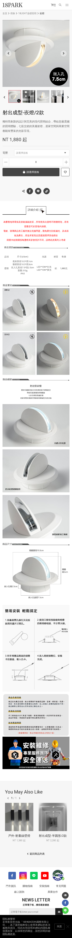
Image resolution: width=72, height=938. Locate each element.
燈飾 (12, 13)
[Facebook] (12, 875)
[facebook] (65, 903)
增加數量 (66, 162)
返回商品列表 (37, 853)
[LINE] (34, 875)
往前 (8, 798)
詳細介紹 (33, 209)
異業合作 (53, 891)
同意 (59, 926)
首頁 (5, 13)
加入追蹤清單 (65, 172)
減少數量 (6, 162)
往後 (19, 798)
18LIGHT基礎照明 (27, 13)
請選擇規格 (22, 153)
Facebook (30, 191)
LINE (38, 191)
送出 (59, 912)
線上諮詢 (19, 891)
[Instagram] (23, 875)
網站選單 (66, 5)
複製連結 (46, 191)
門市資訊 (11, 886)
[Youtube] (45, 875)
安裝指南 (44, 886)
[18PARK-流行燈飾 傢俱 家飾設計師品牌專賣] (13, 5)
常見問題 (61, 886)
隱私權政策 (9, 933)
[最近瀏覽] (65, 895)
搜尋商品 (60, 5)
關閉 (67, 926)
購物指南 (28, 886)
